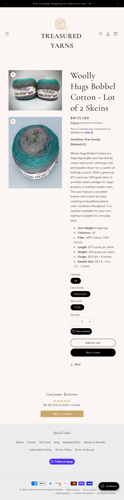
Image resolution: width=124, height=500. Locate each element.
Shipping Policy (72, 442)
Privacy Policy (63, 449)
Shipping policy (63, 493)
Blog (57, 442)
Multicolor (80, 294)
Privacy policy (90, 490)
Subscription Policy (41, 449)
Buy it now (93, 352)
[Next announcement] (117, 3)
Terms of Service (84, 449)
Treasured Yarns (35, 490)
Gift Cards (45, 442)
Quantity (75, 315)
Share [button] (77, 364)
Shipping (75, 123)
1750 (77, 307)
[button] (7, 34)
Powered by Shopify (53, 490)
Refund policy (73, 490)
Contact (31, 442)
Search (20, 442)
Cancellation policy (106, 493)
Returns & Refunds (94, 442)
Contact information (84, 493)
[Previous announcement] (6, 3)
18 (75, 280)
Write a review (62, 413)
